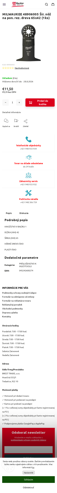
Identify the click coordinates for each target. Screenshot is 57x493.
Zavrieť (49, 131)
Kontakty (6, 316)
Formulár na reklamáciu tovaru (16, 300)
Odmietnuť (28, 487)
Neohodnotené (22, 68)
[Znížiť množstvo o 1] (5, 102)
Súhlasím (28, 479)
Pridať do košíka (42, 102)
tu (33, 467)
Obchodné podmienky (12, 308)
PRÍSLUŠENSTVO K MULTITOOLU (27, 265)
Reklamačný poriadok (12, 304)
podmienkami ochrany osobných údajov (28, 440)
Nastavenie (28, 472)
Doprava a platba (10, 312)
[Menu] (4, 4)
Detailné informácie (11, 112)
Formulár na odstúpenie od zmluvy (18, 296)
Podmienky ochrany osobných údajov (19, 292)
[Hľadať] (47, 4)
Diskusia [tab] (23, 213)
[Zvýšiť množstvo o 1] (19, 102)
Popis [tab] (9, 213)
